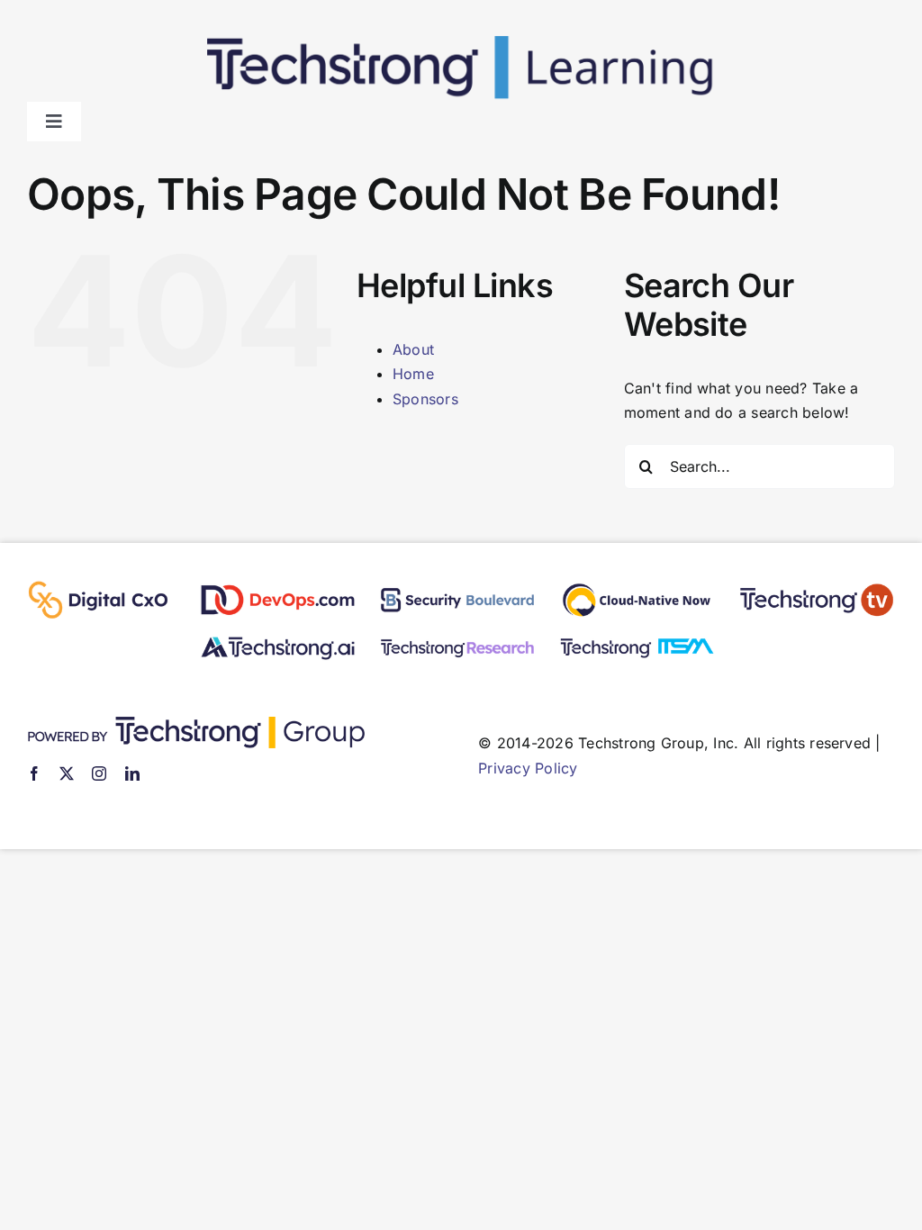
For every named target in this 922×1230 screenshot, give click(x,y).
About (413, 349)
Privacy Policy (527, 768)
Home (413, 374)
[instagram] (99, 773)
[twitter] (66, 773)
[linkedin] (132, 773)
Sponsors (425, 399)
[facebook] (34, 773)
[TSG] (196, 724)
